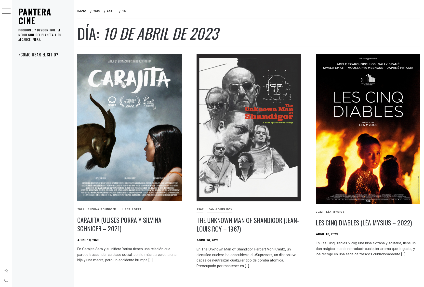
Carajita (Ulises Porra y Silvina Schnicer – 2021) (119, 224)
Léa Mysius (335, 211)
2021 (80, 209)
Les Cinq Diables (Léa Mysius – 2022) (364, 222)
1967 (200, 209)
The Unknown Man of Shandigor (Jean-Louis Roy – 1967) (248, 224)
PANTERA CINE (35, 16)
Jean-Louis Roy (219, 209)
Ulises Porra (130, 209)
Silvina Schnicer (102, 209)
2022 (319, 211)
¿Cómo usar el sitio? (38, 55)
